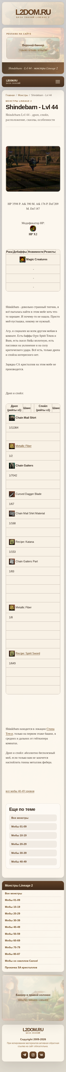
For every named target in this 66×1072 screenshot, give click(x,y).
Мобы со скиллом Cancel (21, 960)
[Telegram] (24, 1055)
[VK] (41, 1055)
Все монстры (19, 817)
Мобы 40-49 (19, 861)
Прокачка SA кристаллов (21, 967)
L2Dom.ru (13, 81)
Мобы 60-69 (12, 940)
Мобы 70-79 (12, 947)
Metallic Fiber (24, 445)
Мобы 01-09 (19, 826)
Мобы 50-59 (12, 933)
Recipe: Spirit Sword (28, 653)
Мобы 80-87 (12, 953)
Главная (10, 95)
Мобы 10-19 (19, 835)
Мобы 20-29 (19, 844)
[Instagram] (33, 1055)
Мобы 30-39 (19, 852)
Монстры (23, 95)
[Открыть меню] (58, 82)
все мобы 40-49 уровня (20, 791)
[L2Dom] (33, 13)
